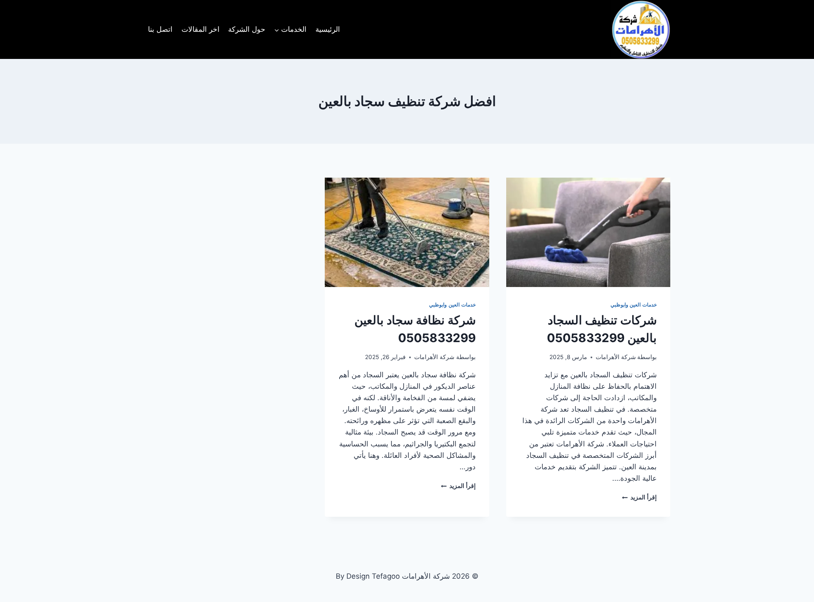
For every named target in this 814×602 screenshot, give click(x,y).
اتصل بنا (160, 29)
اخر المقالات (200, 29)
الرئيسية (327, 29)
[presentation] (588, 232)
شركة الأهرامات (616, 357)
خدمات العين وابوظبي (633, 304)
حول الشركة (246, 29)
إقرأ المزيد (639, 497)
